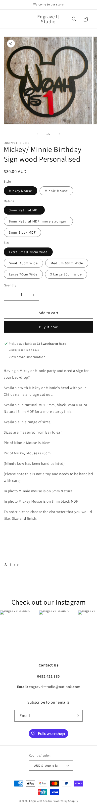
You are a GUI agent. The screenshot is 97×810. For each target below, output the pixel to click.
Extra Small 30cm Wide (28, 252)
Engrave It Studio (40, 801)
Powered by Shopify (65, 801)
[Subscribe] (76, 716)
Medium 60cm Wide (66, 263)
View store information (27, 357)
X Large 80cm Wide (66, 274)
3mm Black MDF (22, 232)
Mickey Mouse (20, 191)
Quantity (10, 285)
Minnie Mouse (56, 191)
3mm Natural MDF (24, 210)
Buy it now (48, 326)
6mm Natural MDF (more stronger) (38, 221)
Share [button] (14, 564)
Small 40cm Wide (23, 263)
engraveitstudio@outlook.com (54, 686)
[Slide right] (59, 133)
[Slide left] (37, 133)
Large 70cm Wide (23, 274)
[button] (9, 19)
